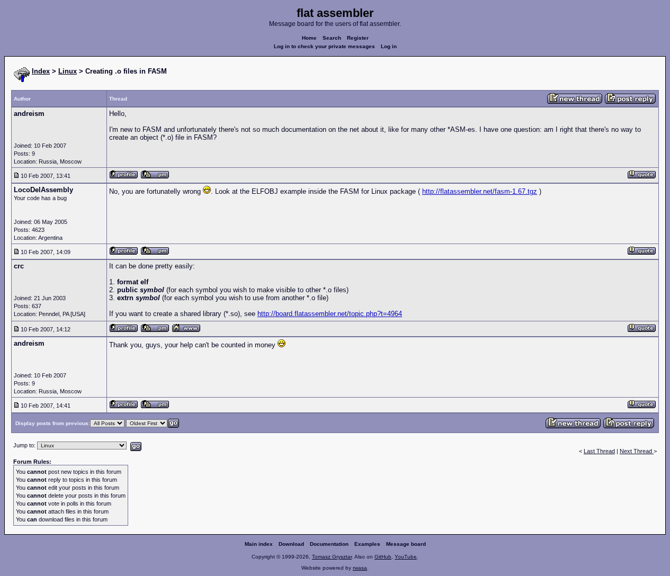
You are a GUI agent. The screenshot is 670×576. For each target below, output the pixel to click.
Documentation (329, 544)
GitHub (382, 557)
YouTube (406, 557)
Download (291, 544)
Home (309, 38)
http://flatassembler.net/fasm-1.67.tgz (479, 191)
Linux (67, 71)
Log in (389, 46)
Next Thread (637, 451)
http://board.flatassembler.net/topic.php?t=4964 (329, 314)
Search (332, 38)
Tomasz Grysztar (332, 557)
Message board (406, 544)
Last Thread (599, 451)
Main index (259, 544)
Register (358, 38)
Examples (367, 544)
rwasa (360, 568)
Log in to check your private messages (324, 46)
